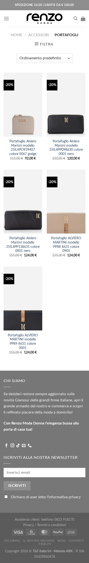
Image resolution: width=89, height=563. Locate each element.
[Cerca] (75, 18)
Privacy (29, 525)
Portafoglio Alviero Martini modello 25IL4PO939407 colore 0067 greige (22, 148)
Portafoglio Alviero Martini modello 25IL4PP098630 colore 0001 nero (66, 148)
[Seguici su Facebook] (6, 445)
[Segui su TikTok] (18, 445)
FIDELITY (45, 544)
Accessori (38, 35)
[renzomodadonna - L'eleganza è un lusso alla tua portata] (45, 18)
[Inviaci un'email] (24, 445)
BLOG (62, 540)
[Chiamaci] (30, 445)
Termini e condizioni (51, 525)
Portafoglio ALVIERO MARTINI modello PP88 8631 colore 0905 (66, 245)
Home (16, 35)
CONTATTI (76, 540)
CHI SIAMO (12, 540)
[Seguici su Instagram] (12, 445)
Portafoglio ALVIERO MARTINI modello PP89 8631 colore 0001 (23, 342)
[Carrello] (83, 18)
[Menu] (6, 18)
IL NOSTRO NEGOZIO (38, 540)
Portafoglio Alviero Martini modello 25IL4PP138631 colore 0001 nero (23, 245)
